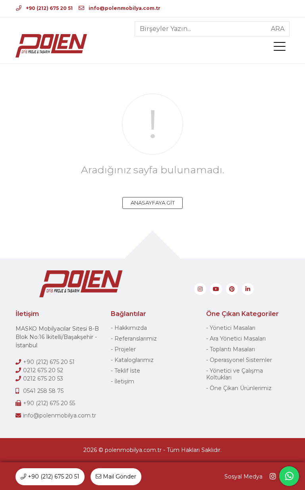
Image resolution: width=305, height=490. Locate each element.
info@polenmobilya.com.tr (123, 8)
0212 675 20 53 (43, 378)
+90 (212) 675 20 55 (49, 403)
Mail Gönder (118, 476)
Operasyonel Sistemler (241, 360)
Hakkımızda (130, 327)
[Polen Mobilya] (51, 45)
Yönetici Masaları (232, 327)
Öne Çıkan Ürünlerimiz (241, 388)
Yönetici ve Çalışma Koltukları (234, 374)
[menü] (282, 48)
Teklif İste (127, 370)
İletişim (124, 381)
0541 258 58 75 (43, 390)
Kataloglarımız (134, 360)
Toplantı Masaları (232, 349)
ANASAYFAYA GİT (153, 202)
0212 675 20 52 (43, 370)
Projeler (125, 349)
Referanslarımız (135, 338)
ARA (277, 29)
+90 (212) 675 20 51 (49, 8)
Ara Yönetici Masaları (238, 338)
